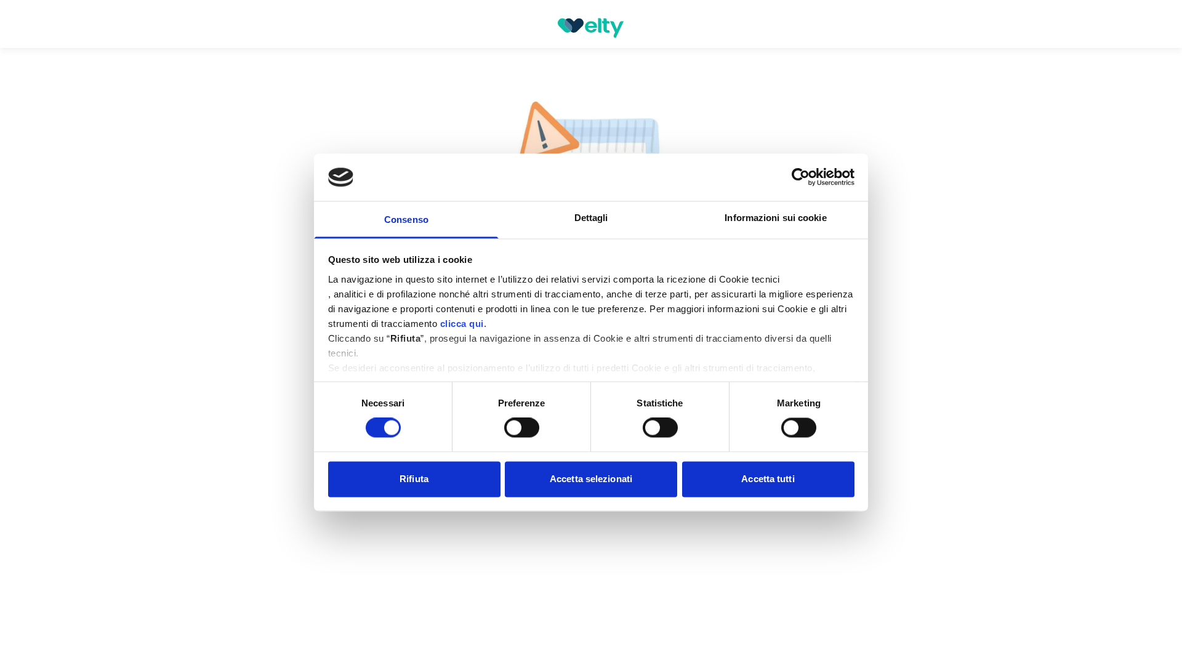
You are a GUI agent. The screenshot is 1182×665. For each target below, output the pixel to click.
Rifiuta (414, 479)
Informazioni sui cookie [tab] (775, 217)
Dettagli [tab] (591, 217)
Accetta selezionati (591, 479)
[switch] (521, 428)
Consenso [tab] (406, 219)
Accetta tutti (767, 479)
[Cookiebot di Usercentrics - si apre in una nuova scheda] (800, 177)
